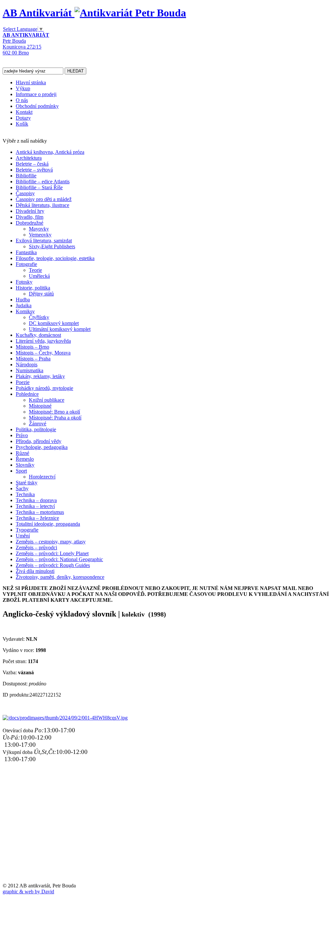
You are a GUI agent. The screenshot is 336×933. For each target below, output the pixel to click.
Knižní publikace (46, 400)
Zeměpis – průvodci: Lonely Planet (52, 553)
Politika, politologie (36, 429)
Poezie (23, 382)
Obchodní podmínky (37, 106)
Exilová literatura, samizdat (44, 240)
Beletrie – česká (32, 164)
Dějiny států (41, 293)
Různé (22, 453)
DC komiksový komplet (54, 323)
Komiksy (25, 311)
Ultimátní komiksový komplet (60, 329)
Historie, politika (33, 288)
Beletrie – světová (34, 169)
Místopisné (40, 406)
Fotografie (26, 264)
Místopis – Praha (33, 358)
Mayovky (39, 229)
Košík (22, 124)
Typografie (27, 530)
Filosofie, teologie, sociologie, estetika (55, 258)
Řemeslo (25, 459)
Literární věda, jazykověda (43, 341)
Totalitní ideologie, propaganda (48, 524)
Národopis (26, 364)
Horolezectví (42, 476)
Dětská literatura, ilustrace (42, 205)
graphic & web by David (28, 891)
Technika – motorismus (40, 512)
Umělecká (39, 276)
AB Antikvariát (38, 13)
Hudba (23, 299)
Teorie (35, 270)
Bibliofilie (26, 175)
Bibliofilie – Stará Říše (39, 187)
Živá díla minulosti (35, 571)
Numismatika (29, 370)
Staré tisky (26, 482)
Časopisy (25, 193)
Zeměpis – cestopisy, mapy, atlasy (51, 541)
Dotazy (23, 118)
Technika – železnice (37, 518)
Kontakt (24, 112)
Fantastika (26, 252)
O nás (22, 100)
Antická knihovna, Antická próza (50, 152)
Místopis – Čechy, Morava (43, 352)
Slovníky (25, 465)
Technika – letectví (35, 506)
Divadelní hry (30, 211)
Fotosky (24, 282)
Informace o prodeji (36, 94)
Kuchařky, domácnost (38, 335)
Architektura (29, 158)
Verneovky (40, 234)
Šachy (22, 488)
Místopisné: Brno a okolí (54, 412)
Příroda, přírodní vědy (38, 441)
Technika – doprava (36, 500)
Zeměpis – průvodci (36, 547)
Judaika (24, 305)
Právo (22, 435)
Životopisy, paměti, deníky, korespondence (60, 577)
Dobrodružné (29, 223)
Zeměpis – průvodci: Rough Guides (53, 565)
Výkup (23, 88)
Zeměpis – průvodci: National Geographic (59, 559)
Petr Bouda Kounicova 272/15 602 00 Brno (26, 43)
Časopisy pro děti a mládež (44, 199)
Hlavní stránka (31, 82)
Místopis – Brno (32, 347)
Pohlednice (27, 394)
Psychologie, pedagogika (42, 447)
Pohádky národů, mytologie (44, 388)
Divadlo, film (29, 217)
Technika (25, 494)
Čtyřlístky (39, 317)
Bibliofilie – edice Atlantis (43, 181)
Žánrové (37, 423)
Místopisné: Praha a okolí (55, 417)
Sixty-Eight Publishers (52, 246)
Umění (23, 535)
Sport (21, 471)
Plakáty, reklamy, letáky (40, 376)
